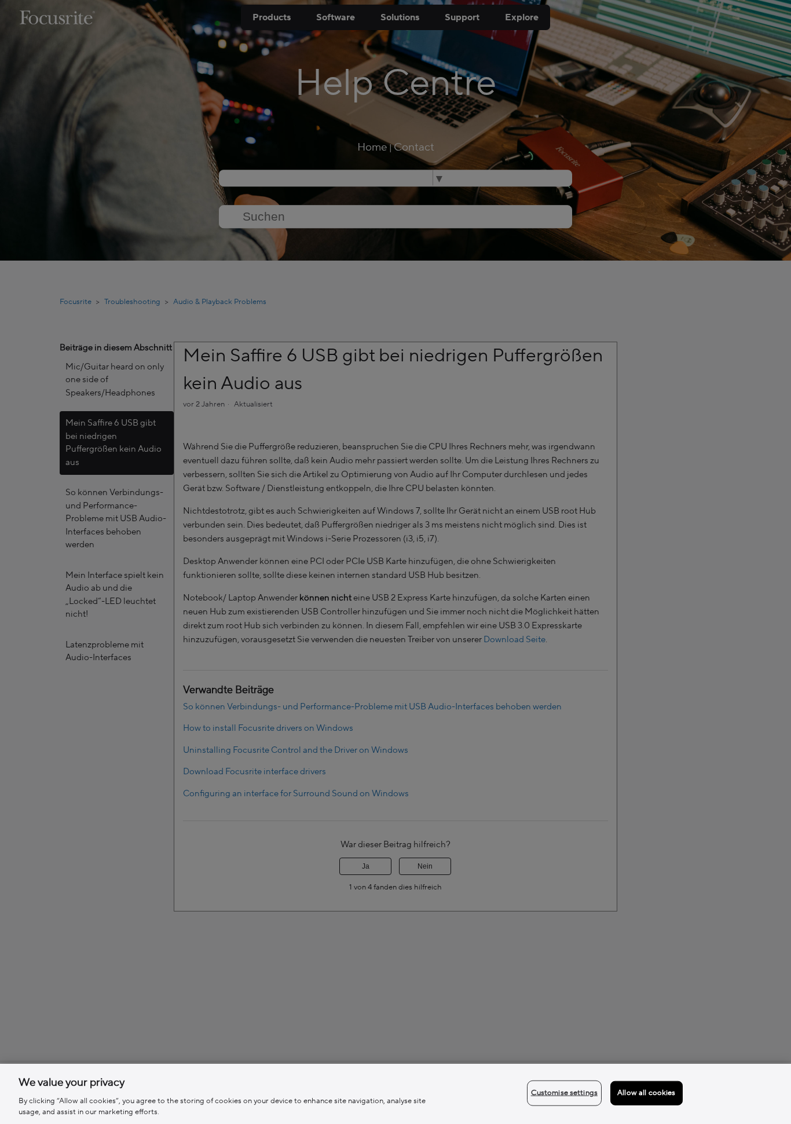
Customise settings (564, 1092)
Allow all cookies (646, 1092)
